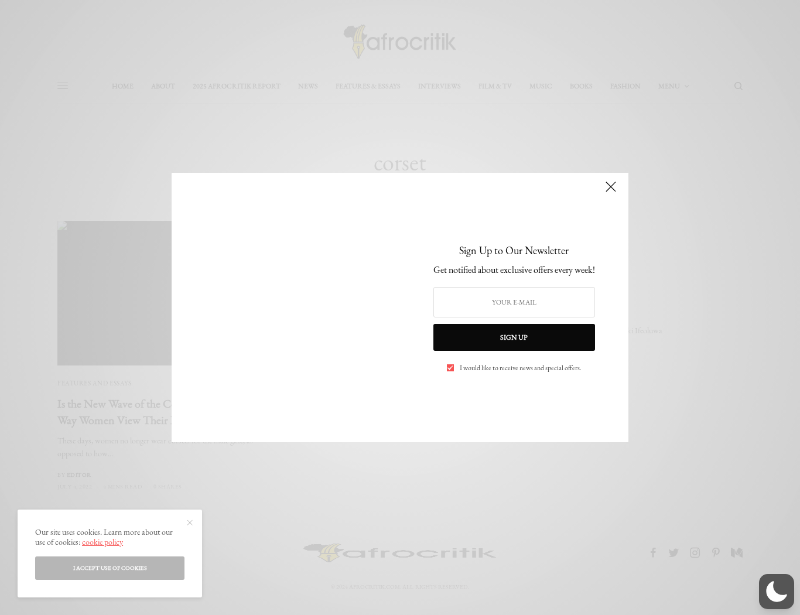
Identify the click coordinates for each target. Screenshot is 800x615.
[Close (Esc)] (611, 191)
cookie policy (102, 542)
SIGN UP (514, 337)
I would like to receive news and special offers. (521, 367)
